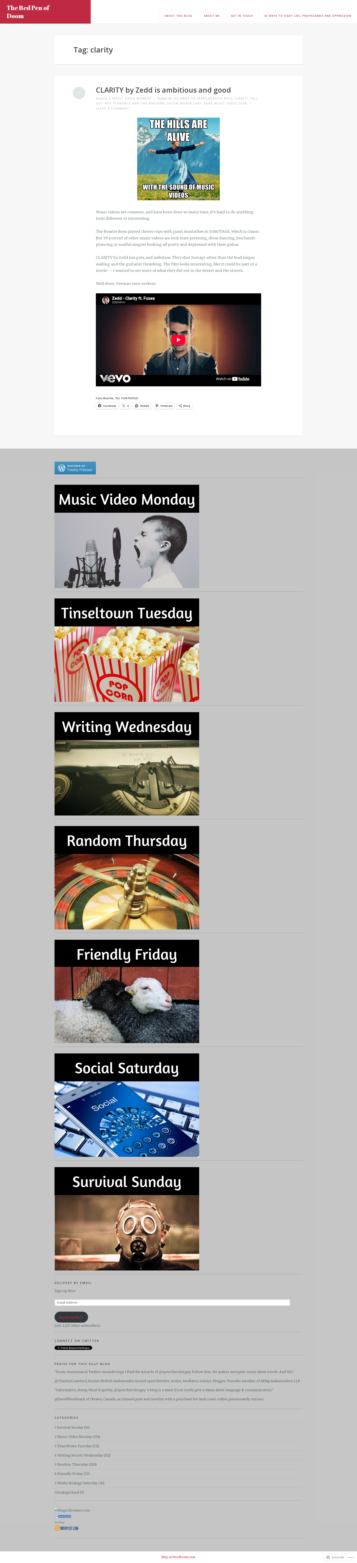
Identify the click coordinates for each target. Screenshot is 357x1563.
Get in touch (242, 16)
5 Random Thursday (71, 1464)
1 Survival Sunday (69, 1427)
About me (212, 16)
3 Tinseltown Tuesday (73, 1446)
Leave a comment (113, 108)
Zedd (243, 103)
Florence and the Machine (139, 103)
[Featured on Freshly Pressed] (75, 468)
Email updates (71, 1317)
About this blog (179, 16)
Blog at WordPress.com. (178, 1557)
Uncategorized (67, 1492)
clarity (241, 98)
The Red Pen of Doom (28, 12)
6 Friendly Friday (69, 1474)
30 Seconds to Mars (187, 98)
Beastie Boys (220, 98)
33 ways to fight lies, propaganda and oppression (307, 16)
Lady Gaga (203, 103)
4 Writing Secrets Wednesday (79, 1455)
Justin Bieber (179, 103)
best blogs (60, 1522)
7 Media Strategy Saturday (76, 1483)
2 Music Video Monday (130, 98)
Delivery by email (73, 1283)
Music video (225, 103)
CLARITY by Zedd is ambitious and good (163, 90)
